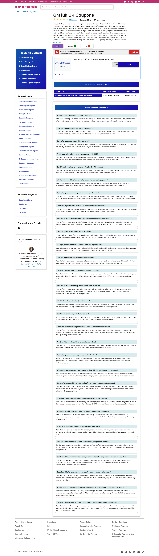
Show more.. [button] (57, 42)
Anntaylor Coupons (26, 114)
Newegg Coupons (25, 122)
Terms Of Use (53, 534)
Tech (70, 1)
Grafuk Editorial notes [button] (29, 66)
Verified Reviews (119, 530)
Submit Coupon (21, 534)
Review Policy (85, 522)
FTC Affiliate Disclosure (57, 530)
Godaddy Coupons (26, 118)
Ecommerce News (55, 1)
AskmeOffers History (23, 522)
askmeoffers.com (26, 6)
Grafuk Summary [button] (27, 58)
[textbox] (77, 7)
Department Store (25, 200)
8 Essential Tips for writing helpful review (123, 535)
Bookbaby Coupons (26, 163)
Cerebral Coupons (26, 155)
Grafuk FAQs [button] (25, 70)
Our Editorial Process (88, 534)
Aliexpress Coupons (26, 110)
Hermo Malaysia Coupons (28, 151)
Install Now (134, 52)
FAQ (49, 526)
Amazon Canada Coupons (28, 175)
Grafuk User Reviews (28, 78)
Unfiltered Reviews (120, 526)
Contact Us (19, 530)
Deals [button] (87, 46)
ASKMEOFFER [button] (122, 64)
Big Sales (22, 212)
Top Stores (23, 204)
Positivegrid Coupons (27, 105)
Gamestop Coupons (26, 126)
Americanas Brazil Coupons (29, 134)
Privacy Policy (38, 551)
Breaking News (42, 1)
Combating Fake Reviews (90, 526)
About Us (23, 1)
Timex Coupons (25, 138)
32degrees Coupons (26, 147)
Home (16, 1)
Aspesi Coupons (25, 130)
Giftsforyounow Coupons (28, 142)
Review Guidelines (119, 522)
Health (65, 1)
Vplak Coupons (24, 183)
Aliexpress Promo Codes (28, 101)
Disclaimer (51, 522)
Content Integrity (87, 530)
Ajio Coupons (24, 171)
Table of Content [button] (31, 52)
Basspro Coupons (25, 167)
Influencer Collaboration (25, 538)
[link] (19, 228)
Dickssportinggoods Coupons (30, 159)
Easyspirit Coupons (26, 179)
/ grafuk (34, 12)
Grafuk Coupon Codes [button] (29, 62)
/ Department (26, 12)
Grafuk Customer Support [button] (30, 74)
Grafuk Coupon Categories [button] (31, 82)
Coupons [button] (71, 46)
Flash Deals (23, 208)
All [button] (57, 46)
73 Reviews (73, 20)
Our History (32, 1)
